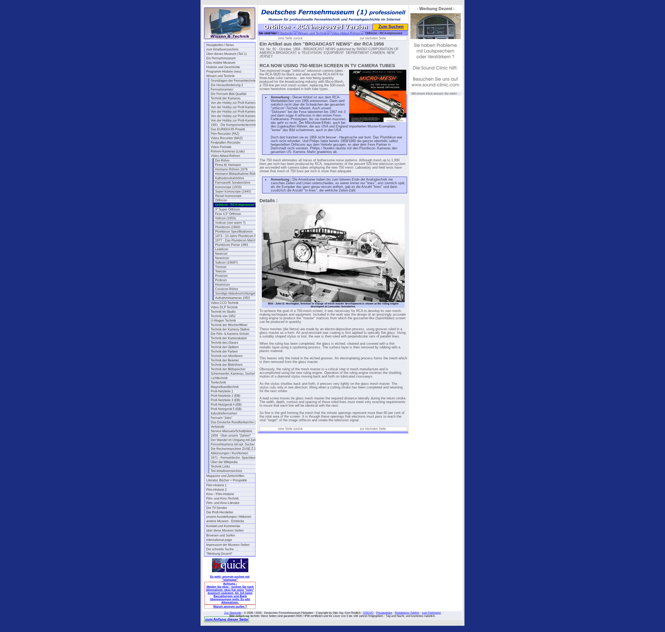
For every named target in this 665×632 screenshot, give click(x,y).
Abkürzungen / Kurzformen (229, 453)
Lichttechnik (219, 378)
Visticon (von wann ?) (230, 223)
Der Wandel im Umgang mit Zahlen (235, 440)
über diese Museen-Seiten (225, 530)
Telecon (220, 271)
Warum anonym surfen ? (230, 606)
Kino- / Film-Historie (220, 494)
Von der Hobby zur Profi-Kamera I (234, 103)
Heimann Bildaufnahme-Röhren (237, 174)
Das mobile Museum (220, 63)
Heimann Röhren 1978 (231, 169)
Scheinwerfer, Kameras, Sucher (233, 373)
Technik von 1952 (223, 316)
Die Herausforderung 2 (227, 85)
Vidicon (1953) (225, 218)
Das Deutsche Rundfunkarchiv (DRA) (235, 422)
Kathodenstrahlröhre (229, 178)
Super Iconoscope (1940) (233, 191)
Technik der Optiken (225, 347)
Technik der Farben (224, 351)
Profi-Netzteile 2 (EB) (225, 396)
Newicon (221, 254)
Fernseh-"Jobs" (221, 418)
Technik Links (220, 466)
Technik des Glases (224, 342)
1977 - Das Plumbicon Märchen (237, 240)
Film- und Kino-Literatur (223, 503)
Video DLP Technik (224, 307)
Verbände (217, 427)
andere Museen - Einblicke (225, 521)
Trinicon (221, 267)
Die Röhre (222, 160)
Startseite (286, 33)
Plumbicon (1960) (227, 227)
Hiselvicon (222, 284)
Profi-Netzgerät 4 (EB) (226, 404)
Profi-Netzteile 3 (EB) (225, 400)
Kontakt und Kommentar (223, 526)
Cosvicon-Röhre (226, 289)
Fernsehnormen (222, 89)
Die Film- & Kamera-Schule (230, 334)
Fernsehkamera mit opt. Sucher (233, 444)
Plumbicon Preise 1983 (231, 245)
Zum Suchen (391, 26)
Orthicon (221, 200)
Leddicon (221, 249)
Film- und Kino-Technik (222, 498)
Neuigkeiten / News (220, 45)
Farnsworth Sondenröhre (232, 182)
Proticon (221, 280)
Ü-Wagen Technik (223, 320)
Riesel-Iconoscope (228, 196)
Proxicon (221, 276)
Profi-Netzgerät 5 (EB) (226, 409)
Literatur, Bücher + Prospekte (226, 480)
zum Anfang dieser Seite (226, 619)
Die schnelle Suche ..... (222, 549)
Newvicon (222, 258)
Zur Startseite (232, 612)
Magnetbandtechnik (225, 387)
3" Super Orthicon (227, 209)
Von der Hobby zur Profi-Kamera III (235, 116)
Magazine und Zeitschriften (225, 476)
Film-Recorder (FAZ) (225, 134)
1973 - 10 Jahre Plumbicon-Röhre (239, 236)
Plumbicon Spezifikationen (234, 231)
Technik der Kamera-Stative (230, 329)
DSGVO (368, 612)
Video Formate (221, 147)
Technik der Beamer (225, 360)
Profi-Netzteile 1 (222, 391)
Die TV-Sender (216, 508)
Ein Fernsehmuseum (221, 58)
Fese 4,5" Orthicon (228, 214)
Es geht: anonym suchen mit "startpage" (230, 578)
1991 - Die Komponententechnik (233, 125)
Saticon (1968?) (226, 262)
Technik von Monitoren (227, 356)
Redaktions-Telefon (407, 612)
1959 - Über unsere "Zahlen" (231, 435)
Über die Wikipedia (224, 462)
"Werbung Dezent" (219, 554)
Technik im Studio (223, 312)
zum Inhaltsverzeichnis (222, 49)
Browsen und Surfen (220, 535)
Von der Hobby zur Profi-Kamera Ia (235, 107)
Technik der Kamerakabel (229, 338)
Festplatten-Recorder (226, 142)
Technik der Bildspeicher (228, 369)
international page (219, 540)
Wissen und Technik (220, 76)
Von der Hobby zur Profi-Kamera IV (235, 120)
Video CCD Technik (224, 303)
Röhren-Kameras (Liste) (228, 151)
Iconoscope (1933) (228, 187)
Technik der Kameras (226, 98)
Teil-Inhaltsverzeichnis (226, 471)
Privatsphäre (384, 612)
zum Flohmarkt (431, 612)
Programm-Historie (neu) (223, 71)
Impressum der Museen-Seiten (228, 545)
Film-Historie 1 (216, 485)
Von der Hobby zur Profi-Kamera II (235, 111)
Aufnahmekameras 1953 (232, 298)
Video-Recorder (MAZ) (227, 138)
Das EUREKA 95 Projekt (228, 129)
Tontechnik (218, 382)
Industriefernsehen (224, 413)
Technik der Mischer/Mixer (229, 325)
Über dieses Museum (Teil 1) (226, 54)
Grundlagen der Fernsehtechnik (233, 80)
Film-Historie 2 (216, 489)
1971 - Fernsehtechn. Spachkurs (234, 457)
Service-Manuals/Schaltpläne (231, 431)
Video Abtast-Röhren (225, 156)
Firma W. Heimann (228, 165)
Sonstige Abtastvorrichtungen (235, 293)
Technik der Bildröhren (227, 365)
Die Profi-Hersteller (219, 512)
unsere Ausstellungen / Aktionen (228, 517)
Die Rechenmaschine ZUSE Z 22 (234, 449)
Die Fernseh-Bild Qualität (228, 94)
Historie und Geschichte (223, 67)
